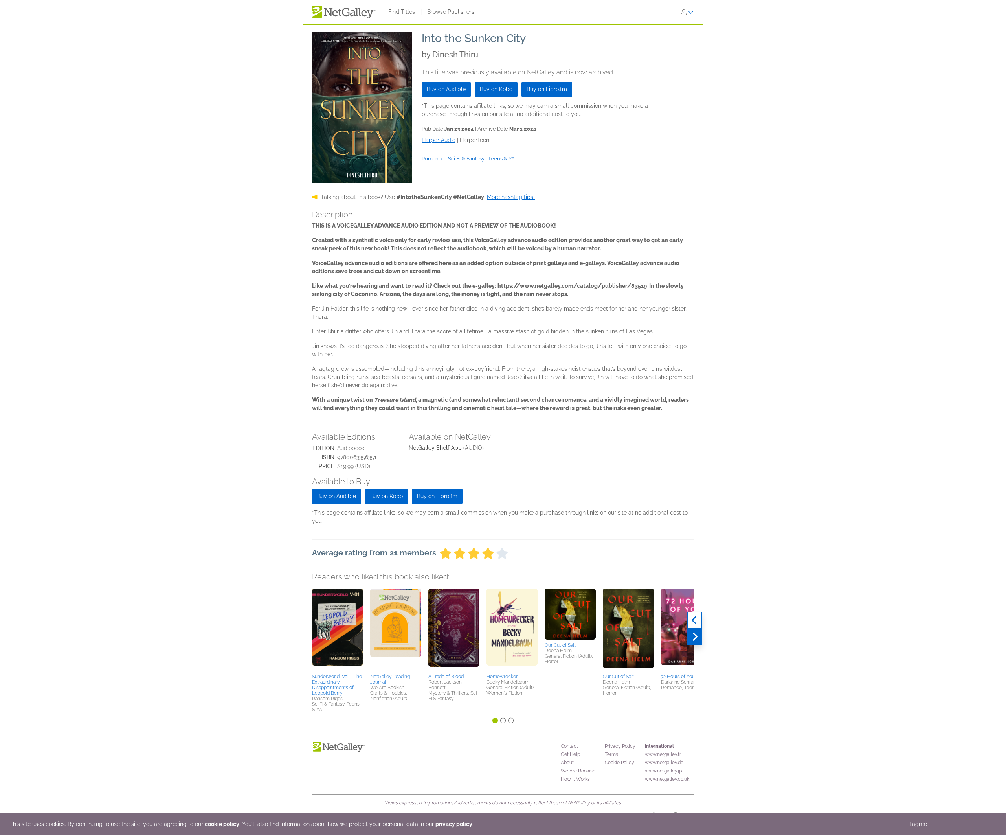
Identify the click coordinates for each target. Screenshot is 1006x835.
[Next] (694, 637)
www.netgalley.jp (663, 771)
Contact (569, 746)
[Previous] (694, 620)
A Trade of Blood (446, 676)
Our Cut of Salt (560, 645)
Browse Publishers (450, 12)
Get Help (570, 754)
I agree (918, 824)
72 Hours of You (678, 676)
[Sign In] (687, 12)
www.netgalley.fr (663, 754)
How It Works (575, 779)
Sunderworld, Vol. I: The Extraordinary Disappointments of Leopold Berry (337, 685)
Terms (611, 754)
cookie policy (222, 824)
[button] (337, 630)
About (567, 762)
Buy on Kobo (496, 89)
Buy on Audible (446, 89)
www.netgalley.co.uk (667, 779)
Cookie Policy (619, 762)
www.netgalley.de (664, 762)
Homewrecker (502, 676)
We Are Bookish (578, 771)
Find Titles (401, 12)
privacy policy (453, 824)
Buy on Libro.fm (547, 89)
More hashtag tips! (511, 197)
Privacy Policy (620, 746)
